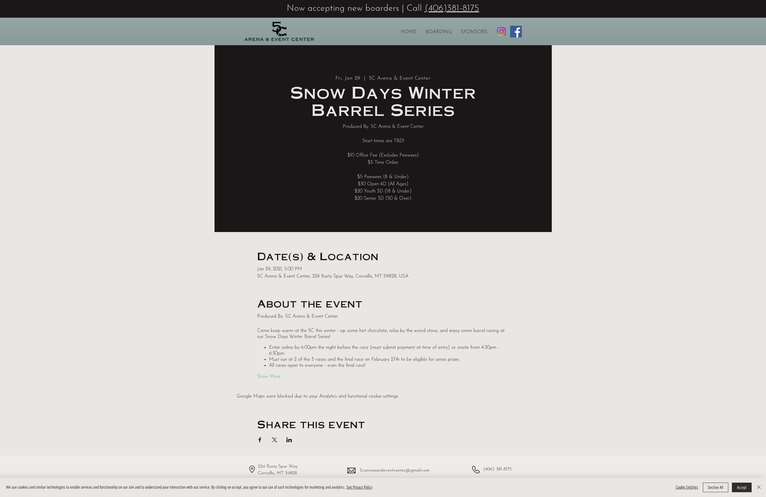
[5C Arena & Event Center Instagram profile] (501, 31)
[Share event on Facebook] (260, 439)
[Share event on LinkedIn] (289, 439)
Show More (269, 376)
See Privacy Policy (359, 487)
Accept (742, 487)
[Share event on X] (274, 439)
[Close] (758, 487)
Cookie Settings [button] (687, 487)
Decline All (715, 487)
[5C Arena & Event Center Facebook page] (516, 31)
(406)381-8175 (452, 8)
